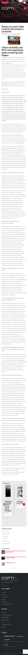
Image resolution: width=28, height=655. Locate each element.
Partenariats (4, 594)
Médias (18, 33)
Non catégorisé (6, 543)
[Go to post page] (3, 552)
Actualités (14, 33)
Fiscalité (3, 612)
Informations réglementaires (6, 653)
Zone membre (5, 2)
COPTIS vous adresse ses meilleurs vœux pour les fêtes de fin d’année (15, 551)
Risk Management (5, 619)
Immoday (4, 83)
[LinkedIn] (25, 3)
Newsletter (5, 540)
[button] (21, 8)
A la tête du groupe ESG (20, 502)
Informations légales (21, 652)
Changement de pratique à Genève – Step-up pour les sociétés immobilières (8, 506)
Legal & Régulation (5, 617)
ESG (2, 622)
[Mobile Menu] (25, 8)
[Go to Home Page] (2, 13)
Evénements (5, 533)
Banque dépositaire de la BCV (8, 148)
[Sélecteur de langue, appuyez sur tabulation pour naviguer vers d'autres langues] (20, 1)
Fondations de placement (6, 615)
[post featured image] (8, 491)
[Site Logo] (8, 8)
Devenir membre (13, 2)
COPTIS (9, 124)
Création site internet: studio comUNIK (20, 653)
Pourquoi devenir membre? (7, 604)
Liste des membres (5, 597)
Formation (5, 536)
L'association (4, 592)
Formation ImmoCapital (6, 624)
